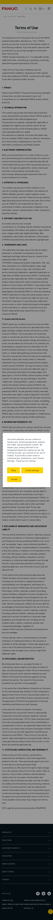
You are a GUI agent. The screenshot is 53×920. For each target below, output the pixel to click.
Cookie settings (32, 470)
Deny (13, 470)
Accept (14, 479)
